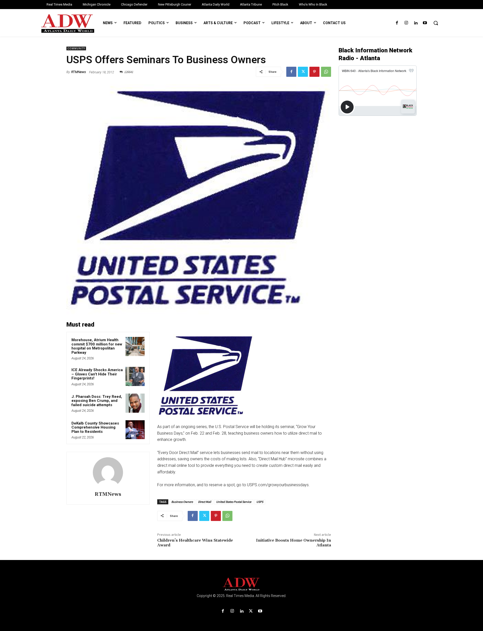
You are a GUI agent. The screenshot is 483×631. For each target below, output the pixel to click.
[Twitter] (303, 72)
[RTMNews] (108, 472)
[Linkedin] (415, 23)
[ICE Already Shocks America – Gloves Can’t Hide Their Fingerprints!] (135, 376)
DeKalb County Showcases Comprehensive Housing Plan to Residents (95, 427)
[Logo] (241, 584)
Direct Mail (204, 502)
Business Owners (182, 502)
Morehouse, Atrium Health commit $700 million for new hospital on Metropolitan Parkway (96, 346)
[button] (436, 23)
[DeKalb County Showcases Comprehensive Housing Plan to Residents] (135, 429)
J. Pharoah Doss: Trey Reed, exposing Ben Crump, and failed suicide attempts (96, 400)
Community (76, 48)
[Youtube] (425, 23)
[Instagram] (406, 23)
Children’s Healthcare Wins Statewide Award (195, 543)
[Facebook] (396, 23)
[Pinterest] (314, 72)
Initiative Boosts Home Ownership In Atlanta (293, 543)
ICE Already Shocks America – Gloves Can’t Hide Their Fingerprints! (97, 374)
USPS (259, 502)
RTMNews (78, 72)
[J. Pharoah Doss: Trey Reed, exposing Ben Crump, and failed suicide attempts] (135, 403)
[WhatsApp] (326, 72)
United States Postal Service (233, 502)
